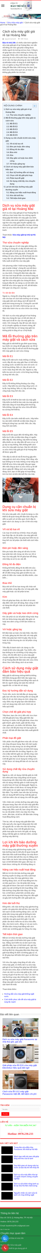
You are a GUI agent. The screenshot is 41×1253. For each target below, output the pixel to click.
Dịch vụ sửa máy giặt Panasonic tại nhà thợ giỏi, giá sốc (20, 1040)
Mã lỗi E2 (14, 126)
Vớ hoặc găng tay (17, 164)
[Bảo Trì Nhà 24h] (20, 5)
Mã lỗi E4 (14, 132)
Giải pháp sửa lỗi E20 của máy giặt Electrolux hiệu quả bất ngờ (20, 1066)
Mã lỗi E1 (14, 124)
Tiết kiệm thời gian (18, 198)
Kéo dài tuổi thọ (16, 195)
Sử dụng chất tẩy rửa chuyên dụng (22, 182)
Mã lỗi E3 (14, 129)
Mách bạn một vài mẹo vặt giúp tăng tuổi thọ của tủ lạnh (26, 1157)
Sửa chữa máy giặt (15, 23)
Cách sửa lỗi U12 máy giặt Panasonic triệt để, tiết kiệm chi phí (19, 1092)
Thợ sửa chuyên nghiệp (20, 115)
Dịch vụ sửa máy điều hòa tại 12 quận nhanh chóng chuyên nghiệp (26, 1177)
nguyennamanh (10, 39)
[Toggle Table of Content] (33, 106)
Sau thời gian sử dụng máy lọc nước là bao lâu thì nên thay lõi (26, 1167)
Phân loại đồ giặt (17, 178)
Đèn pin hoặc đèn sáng (20, 147)
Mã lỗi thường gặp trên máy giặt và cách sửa (21, 119)
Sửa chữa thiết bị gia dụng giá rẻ (13, 1248)
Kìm (11, 155)
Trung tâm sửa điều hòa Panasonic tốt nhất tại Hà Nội (25, 1148)
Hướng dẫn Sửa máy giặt (10, 1245)
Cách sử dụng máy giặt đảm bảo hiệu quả (20, 168)
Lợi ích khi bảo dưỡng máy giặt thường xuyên (19, 188)
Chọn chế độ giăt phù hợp (21, 175)
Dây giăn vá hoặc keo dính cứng (21, 159)
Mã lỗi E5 (14, 135)
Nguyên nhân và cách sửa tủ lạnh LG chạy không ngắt (25, 1194)
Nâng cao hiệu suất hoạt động (23, 192)
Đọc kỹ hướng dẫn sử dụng (22, 172)
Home (2, 23)
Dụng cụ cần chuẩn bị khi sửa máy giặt (21, 139)
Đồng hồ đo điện (17, 149)
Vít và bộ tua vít (16, 144)
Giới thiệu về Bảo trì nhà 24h (12, 1238)
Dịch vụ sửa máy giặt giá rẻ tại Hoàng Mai (19, 110)
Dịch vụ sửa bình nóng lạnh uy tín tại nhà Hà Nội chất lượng (26, 1185)
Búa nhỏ (13, 152)
